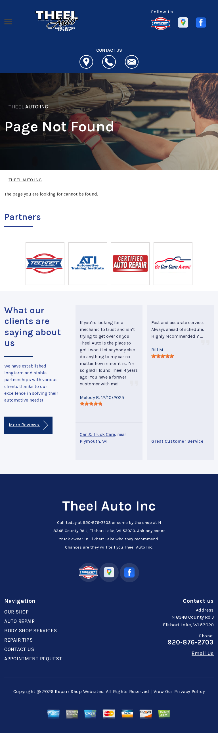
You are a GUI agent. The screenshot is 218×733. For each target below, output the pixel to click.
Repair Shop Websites (79, 691)
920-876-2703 (97, 522)
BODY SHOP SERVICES (30, 630)
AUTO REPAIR (19, 621)
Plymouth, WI (94, 441)
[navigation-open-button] (8, 21)
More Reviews (24, 424)
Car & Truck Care (97, 434)
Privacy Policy (189, 691)
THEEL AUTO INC (28, 107)
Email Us (203, 653)
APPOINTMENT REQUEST (33, 659)
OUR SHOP (16, 612)
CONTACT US (19, 649)
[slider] (91, 403)
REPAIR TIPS (18, 640)
